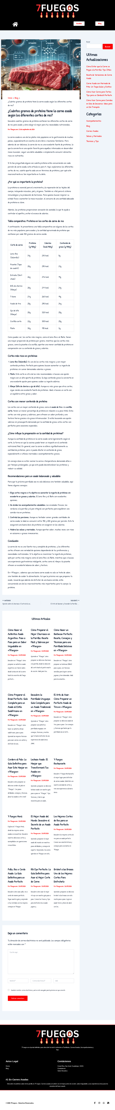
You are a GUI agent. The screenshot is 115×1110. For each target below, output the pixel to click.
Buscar (88, 42)
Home (8, 1066)
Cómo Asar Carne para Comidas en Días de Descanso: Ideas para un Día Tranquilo (99, 103)
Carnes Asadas (92, 130)
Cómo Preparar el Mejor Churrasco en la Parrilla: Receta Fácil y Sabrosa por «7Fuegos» (40, 638)
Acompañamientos (93, 120)
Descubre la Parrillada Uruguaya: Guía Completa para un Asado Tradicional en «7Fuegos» (41, 703)
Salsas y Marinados (94, 136)
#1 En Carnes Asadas (17, 1079)
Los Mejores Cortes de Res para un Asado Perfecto (63, 820)
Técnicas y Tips (92, 141)
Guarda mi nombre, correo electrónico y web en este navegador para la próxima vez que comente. (38, 990)
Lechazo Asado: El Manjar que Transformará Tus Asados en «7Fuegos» (39, 767)
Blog (88, 125)
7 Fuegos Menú (15, 816)
